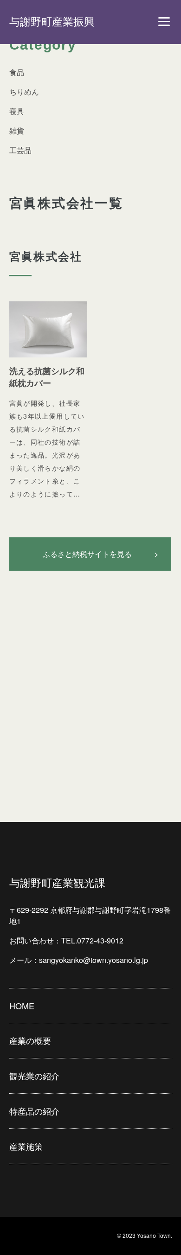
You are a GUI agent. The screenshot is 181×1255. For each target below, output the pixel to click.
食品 (16, 72)
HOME (21, 1006)
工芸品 (20, 150)
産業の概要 (30, 1040)
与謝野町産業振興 (52, 22)
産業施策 (26, 1146)
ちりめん (24, 91)
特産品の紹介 (34, 1111)
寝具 (16, 111)
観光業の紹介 (34, 1076)
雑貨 (16, 130)
